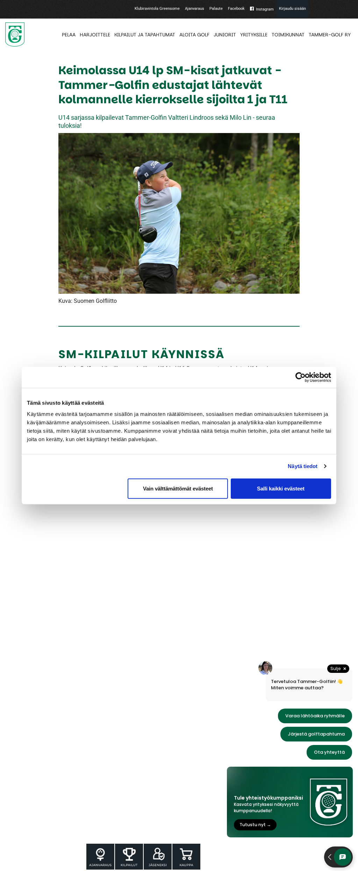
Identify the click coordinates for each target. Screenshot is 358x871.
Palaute (216, 8)
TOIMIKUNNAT (288, 34)
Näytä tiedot (302, 466)
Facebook (236, 8)
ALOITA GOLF (194, 34)
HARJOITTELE (95, 34)
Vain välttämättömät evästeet (178, 488)
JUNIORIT (225, 34)
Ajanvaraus (194, 8)
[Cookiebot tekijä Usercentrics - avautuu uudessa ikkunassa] (300, 377)
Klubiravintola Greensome (157, 8)
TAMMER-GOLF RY (330, 34)
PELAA (69, 34)
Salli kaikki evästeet (281, 488)
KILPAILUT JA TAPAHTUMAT (144, 34)
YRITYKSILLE (253, 34)
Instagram (265, 9)
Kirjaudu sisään (292, 8)
